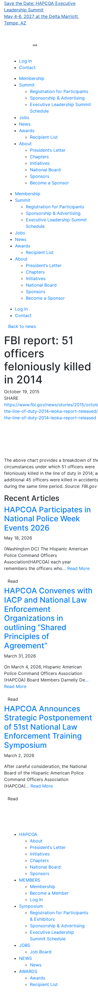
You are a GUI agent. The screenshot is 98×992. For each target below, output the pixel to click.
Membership (31, 78)
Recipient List (44, 137)
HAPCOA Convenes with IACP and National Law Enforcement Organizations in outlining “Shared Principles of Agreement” (48, 618)
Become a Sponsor (49, 182)
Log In (25, 61)
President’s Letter (48, 150)
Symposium (31, 906)
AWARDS (28, 971)
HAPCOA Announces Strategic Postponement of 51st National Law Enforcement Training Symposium (48, 727)
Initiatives (40, 163)
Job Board (40, 951)
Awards (26, 130)
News (24, 124)
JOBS (24, 945)
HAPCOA (28, 834)
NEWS (25, 958)
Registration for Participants (59, 91)
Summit (27, 85)
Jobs (24, 117)
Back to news (20, 326)
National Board (45, 169)
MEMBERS (29, 880)
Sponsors (39, 176)
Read (13, 581)
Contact (27, 67)
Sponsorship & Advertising (57, 98)
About (25, 143)
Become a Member (49, 893)
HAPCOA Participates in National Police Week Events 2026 (47, 518)
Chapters (39, 156)
